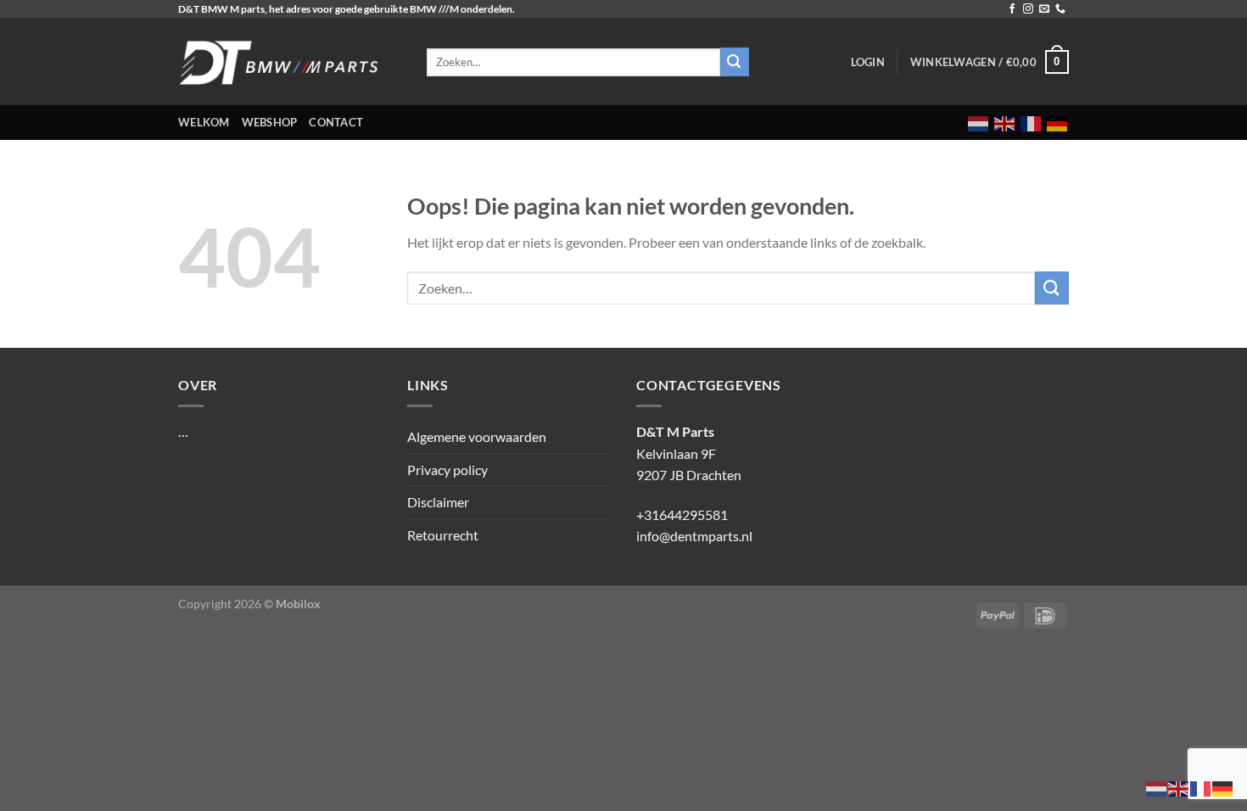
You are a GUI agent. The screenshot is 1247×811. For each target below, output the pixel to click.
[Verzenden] (1052, 288)
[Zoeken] (734, 62)
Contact (336, 122)
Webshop (270, 122)
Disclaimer (438, 502)
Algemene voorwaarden (476, 436)
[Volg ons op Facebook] (1012, 9)
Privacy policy (447, 469)
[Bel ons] (1060, 9)
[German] (1058, 123)
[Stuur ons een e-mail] (1044, 9)
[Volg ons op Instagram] (1028, 9)
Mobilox (298, 603)
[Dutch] (979, 123)
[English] (1005, 123)
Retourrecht (442, 535)
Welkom (204, 122)
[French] (1032, 123)
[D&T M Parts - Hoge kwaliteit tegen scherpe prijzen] (289, 61)
